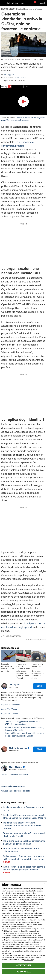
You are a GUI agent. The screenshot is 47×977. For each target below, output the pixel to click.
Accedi (42, 3)
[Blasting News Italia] (15, 3)
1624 (33, 895)
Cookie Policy (29, 960)
